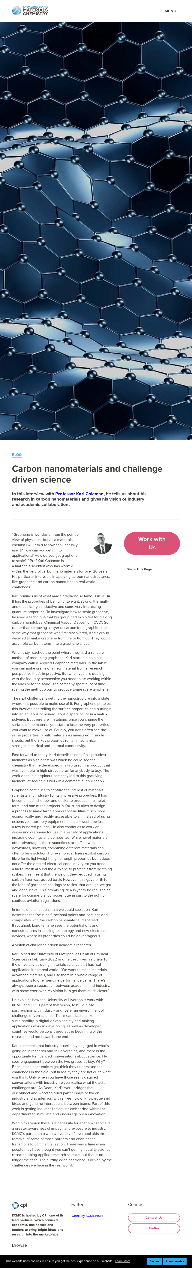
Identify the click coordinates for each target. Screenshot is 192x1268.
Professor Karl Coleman (79, 494)
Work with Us (152, 543)
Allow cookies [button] (175, 1261)
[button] (157, 567)
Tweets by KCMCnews (86, 1216)
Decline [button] (154, 1261)
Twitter (154, 1228)
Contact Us (154, 1218)
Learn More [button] (122, 1261)
